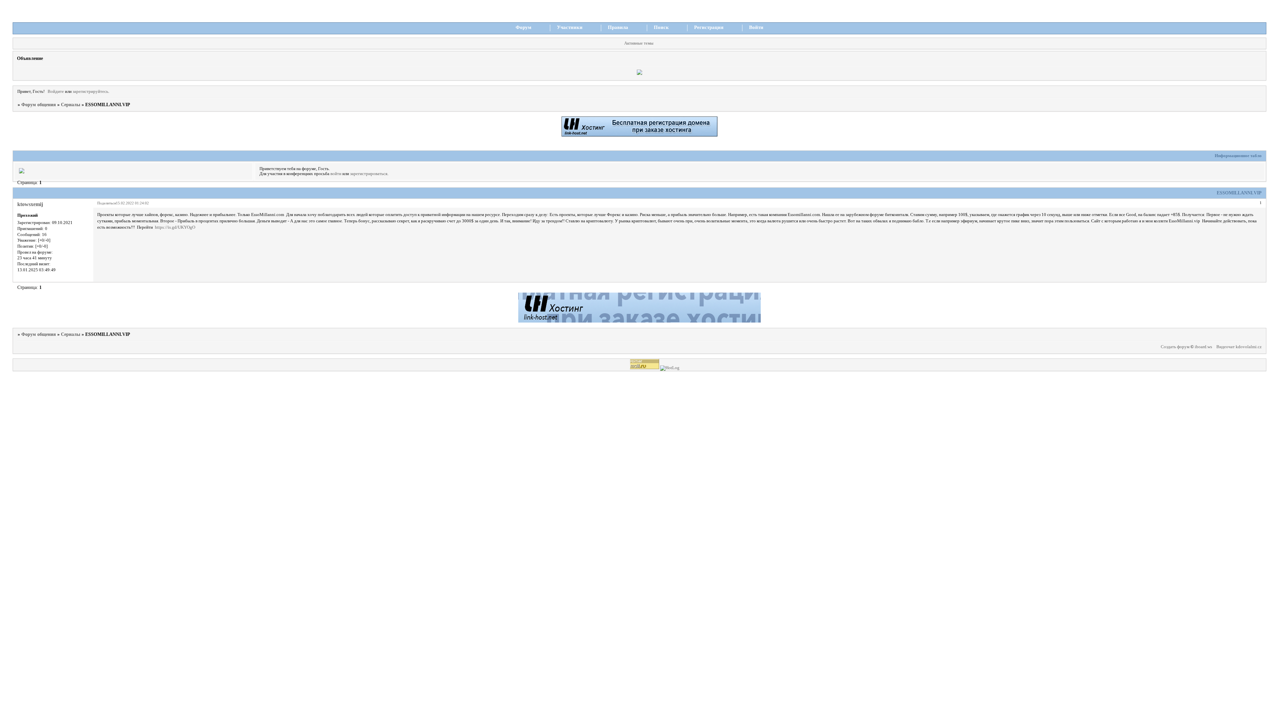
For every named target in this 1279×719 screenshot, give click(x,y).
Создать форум (1175, 347)
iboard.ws (1203, 347)
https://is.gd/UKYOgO (175, 227)
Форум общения (38, 104)
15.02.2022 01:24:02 (132, 203)
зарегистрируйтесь (90, 91)
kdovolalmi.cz (1249, 347)
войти (335, 173)
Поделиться (106, 203)
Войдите (56, 91)
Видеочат (1225, 347)
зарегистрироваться (368, 173)
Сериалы (70, 104)
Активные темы (638, 43)
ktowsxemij (30, 204)
